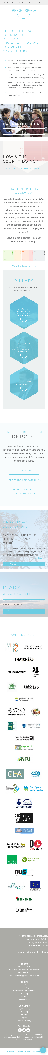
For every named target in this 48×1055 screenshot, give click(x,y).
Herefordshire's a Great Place (24, 991)
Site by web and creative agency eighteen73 (24, 1051)
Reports (24, 1018)
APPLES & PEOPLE (24, 967)
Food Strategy (24, 988)
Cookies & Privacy (24, 1021)
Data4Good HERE (24, 973)
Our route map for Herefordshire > (24, 491)
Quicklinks (24, 1006)
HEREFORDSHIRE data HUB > (24, 480)
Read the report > (24, 471)
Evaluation (24, 985)
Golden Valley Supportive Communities (24, 976)
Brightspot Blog (24, 1009)
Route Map (24, 994)
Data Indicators (24, 1000)
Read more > (39, 558)
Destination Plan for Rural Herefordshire (24, 970)
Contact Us (24, 1015)
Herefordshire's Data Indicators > (23, 169)
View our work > (14, 131)
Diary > (9, 611)
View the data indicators (24, 266)
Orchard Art (24, 997)
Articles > (11, 564)
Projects (24, 964)
